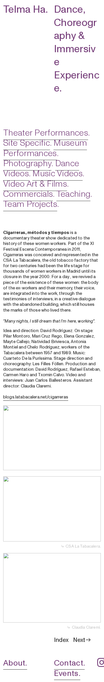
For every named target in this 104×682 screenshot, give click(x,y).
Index (61, 640)
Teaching (73, 194)
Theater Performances (45, 133)
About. (15, 662)
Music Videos (57, 173)
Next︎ (82, 640)
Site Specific (26, 143)
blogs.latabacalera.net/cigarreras (35, 397)
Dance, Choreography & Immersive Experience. (76, 49)
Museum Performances (45, 148)
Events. (67, 673)
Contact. (69, 662)
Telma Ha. (25, 9)
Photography (27, 163)
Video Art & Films (35, 184)
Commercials (28, 194)
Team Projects (30, 204)
